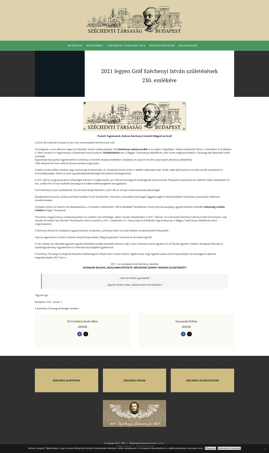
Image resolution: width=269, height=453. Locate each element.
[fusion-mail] (85, 334)
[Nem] (265, 448)
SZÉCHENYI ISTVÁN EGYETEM (202, 380)
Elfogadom (210, 448)
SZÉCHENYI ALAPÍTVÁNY (66, 380)
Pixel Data (160, 443)
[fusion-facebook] (79, 334)
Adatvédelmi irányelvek (229, 448)
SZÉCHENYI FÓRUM (134, 380)
